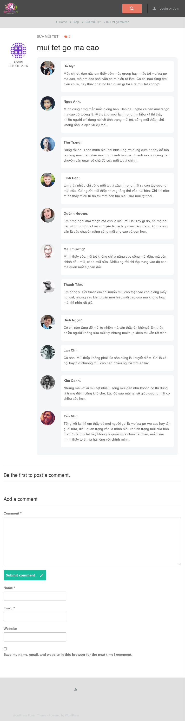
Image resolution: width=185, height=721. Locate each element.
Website (10, 628)
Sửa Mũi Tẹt (92, 22)
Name (9, 588)
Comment (12, 513)
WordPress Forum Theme (30, 715)
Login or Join (169, 8)
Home (63, 22)
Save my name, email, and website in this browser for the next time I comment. (68, 654)
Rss (75, 690)
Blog (76, 22)
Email (9, 608)
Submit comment (20, 575)
